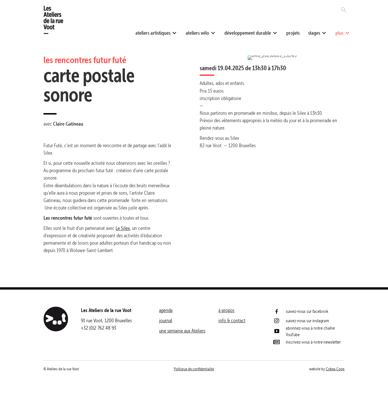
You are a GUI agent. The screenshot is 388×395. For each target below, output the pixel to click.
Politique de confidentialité (194, 369)
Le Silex (123, 228)
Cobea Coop (335, 369)
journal (165, 320)
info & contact (231, 320)
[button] (174, 33)
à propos (226, 310)
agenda (165, 310)
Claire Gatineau (68, 124)
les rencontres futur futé (84, 60)
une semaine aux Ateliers (182, 331)
